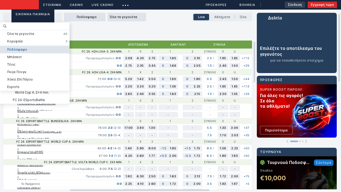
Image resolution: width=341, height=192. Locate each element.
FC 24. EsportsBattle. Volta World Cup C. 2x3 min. (83, 162)
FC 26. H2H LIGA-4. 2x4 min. (102, 72)
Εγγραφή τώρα (322, 5)
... (125, 4)
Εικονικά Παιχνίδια (33, 14)
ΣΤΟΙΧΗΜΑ (52, 5)
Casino (76, 5)
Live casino (102, 5)
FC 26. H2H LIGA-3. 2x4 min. (102, 51)
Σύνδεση (295, 5)
